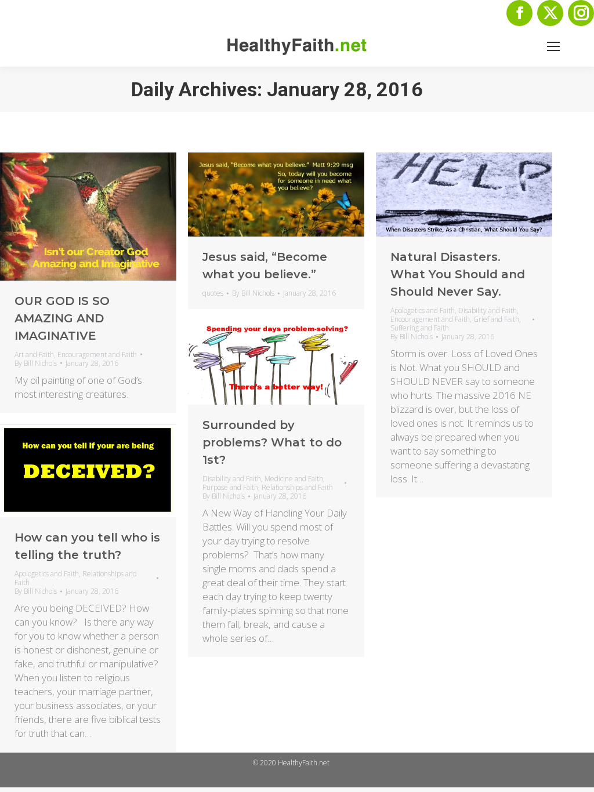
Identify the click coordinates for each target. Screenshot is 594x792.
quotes (212, 293)
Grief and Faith (496, 319)
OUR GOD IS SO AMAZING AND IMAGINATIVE (62, 318)
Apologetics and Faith (422, 310)
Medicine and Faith (294, 479)
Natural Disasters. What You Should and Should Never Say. (457, 274)
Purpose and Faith (230, 487)
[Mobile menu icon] (553, 46)
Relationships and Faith (297, 487)
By (36, 363)
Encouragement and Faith (97, 354)
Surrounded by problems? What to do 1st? (272, 442)
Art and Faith (34, 354)
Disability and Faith (487, 310)
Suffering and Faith (419, 328)
